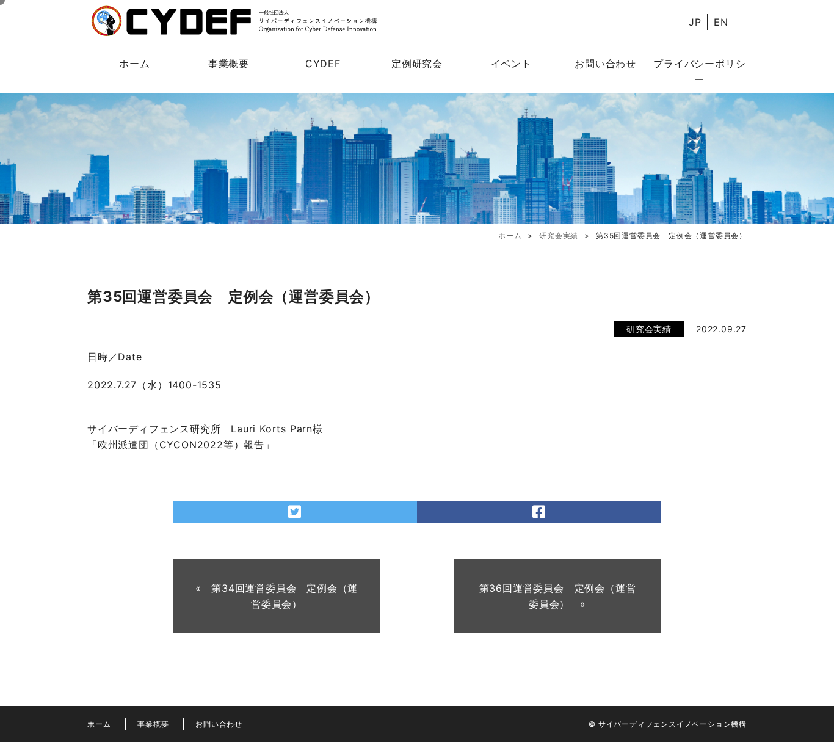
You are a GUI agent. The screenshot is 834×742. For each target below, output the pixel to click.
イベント (511, 63)
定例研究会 (417, 63)
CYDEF (323, 63)
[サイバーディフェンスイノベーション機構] (233, 21)
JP (695, 22)
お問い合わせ (605, 63)
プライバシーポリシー (699, 71)
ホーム (134, 63)
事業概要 (228, 63)
